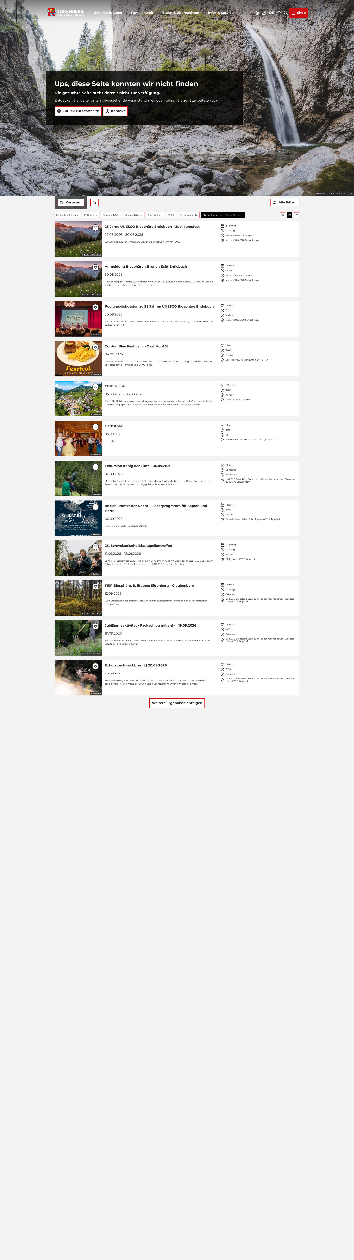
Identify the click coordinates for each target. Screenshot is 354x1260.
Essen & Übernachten (180, 13)
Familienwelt (142, 13)
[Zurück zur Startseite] (65, 13)
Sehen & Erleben (108, 13)
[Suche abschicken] (94, 202)
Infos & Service (220, 13)
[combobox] (94, 202)
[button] (284, 202)
